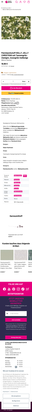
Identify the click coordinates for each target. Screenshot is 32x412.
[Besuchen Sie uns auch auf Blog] (27, 289)
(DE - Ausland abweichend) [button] (17, 74)
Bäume (24, 175)
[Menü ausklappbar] (2, 1)
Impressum (6, 391)
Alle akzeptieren (16, 396)
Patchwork (16, 185)
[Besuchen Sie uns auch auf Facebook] (4, 289)
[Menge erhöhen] (29, 81)
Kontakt (7, 113)
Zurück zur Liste (6, 8)
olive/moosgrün (17, 195)
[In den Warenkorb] (2, 15)
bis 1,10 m (16, 188)
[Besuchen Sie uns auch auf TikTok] (23, 289)
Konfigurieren (16, 401)
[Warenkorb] (29, 2)
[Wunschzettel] (25, 2)
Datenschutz (14, 391)
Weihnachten (17, 182)
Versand (12, 66)
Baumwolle (16, 179)
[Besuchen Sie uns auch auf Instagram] (18, 289)
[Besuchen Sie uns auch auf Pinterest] (14, 289)
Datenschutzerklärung (12, 325)
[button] (17, 2)
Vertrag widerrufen (16, 337)
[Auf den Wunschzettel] (27, 19)
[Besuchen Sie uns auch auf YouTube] (9, 289)
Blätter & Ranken (17, 175)
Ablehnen (16, 405)
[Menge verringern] (3, 81)
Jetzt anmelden (16, 320)
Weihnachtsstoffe (18, 191)
